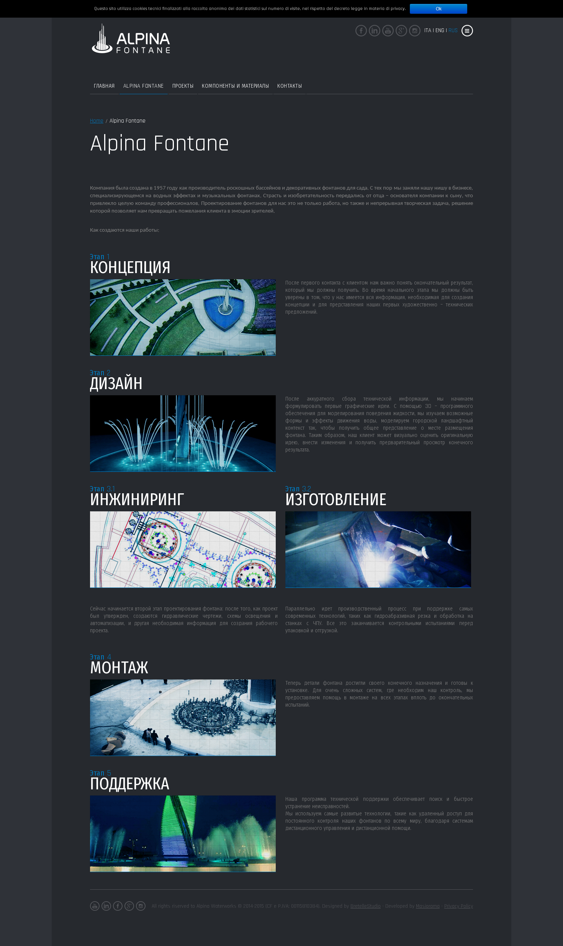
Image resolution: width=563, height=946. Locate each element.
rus (453, 30)
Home (96, 120)
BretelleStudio (365, 906)
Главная (104, 86)
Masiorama (428, 906)
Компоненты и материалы (235, 86)
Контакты (289, 86)
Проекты (183, 86)
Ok (439, 8)
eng (439, 30)
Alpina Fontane (143, 86)
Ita (427, 30)
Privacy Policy (458, 906)
